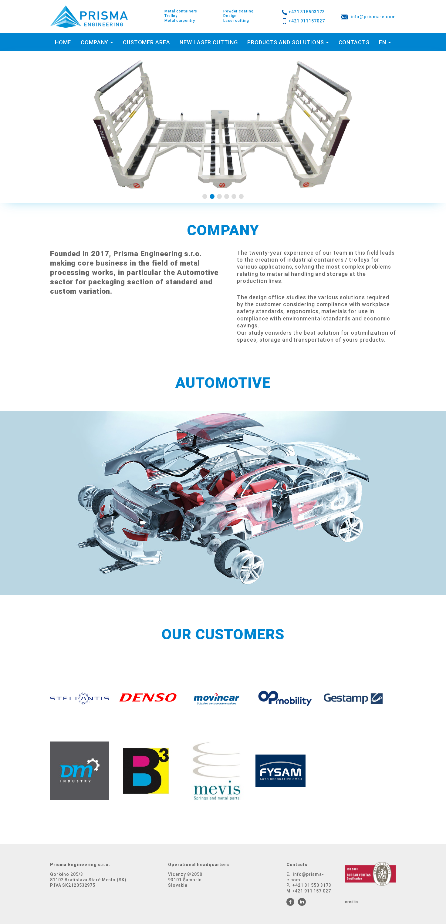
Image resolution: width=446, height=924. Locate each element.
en (382, 42)
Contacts (354, 42)
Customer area (146, 42)
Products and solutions (285, 42)
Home (63, 42)
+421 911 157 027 (311, 891)
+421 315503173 (307, 11)
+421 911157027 (307, 20)
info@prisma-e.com (373, 16)
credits (352, 902)
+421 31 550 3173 (311, 885)
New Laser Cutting (209, 42)
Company (94, 42)
